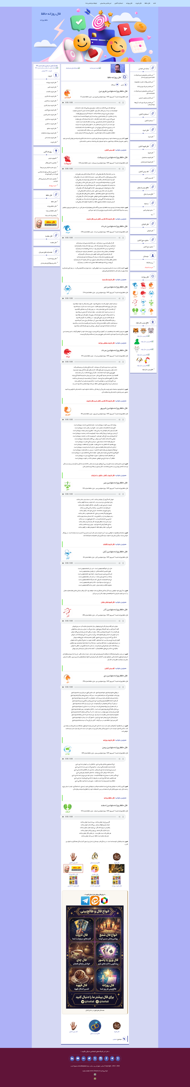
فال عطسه (53, 242)
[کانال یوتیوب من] (78, 1058)
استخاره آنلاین (118, 3)
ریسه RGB (150, 262)
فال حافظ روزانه (51, 206)
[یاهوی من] (118, 1058)
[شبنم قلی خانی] (73, 68)
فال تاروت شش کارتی (50, 114)
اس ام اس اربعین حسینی (146, 97)
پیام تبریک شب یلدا (50, 215)
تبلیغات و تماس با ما (91, 3)
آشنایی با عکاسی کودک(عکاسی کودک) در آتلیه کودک (48, 173)
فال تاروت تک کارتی (50, 96)
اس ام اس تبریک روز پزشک (145, 86)
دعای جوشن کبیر (148, 209)
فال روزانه (129, 3)
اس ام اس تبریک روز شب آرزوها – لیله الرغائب (144, 103)
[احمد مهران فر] (118, 68)
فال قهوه (150, 152)
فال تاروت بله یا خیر (50, 137)
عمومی (115, 1039)
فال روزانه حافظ (51, 13)
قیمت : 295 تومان (46, 68)
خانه (154, 3)
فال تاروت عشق (51, 128)
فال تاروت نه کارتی (50, 119)
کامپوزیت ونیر (52, 158)
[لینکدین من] (72, 1058)
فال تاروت (138, 3)
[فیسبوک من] (106, 1058)
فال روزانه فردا (52, 258)
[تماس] (95, 1058)
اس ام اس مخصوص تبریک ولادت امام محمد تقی (144, 92)
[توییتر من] (89, 1058)
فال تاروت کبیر (52, 86)
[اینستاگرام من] (101, 1058)
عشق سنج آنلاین (148, 246)
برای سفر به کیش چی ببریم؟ (48, 167)
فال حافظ (147, 3)
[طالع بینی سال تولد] (143, 349)
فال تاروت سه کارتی (50, 100)
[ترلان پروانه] (95, 68)
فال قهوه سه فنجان (147, 157)
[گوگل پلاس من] (83, 1058)
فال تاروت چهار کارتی (50, 105)
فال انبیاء (150, 136)
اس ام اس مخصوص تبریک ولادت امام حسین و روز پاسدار (144, 76)
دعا (152, 214)
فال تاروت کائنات (51, 91)
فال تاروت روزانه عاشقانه (48, 132)
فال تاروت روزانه (51, 82)
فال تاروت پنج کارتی (50, 109)
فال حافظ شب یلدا (51, 210)
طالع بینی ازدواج (148, 193)
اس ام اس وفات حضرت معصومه (143, 81)
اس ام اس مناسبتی (105, 3)
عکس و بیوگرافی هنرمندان (48, 263)
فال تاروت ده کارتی (50, 123)
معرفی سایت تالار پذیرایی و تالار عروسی (48, 179)
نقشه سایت (85, 1070)
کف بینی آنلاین (149, 177)
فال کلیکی (150, 230)
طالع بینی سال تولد (147, 369)
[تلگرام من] (112, 1058)
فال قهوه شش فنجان (147, 161)
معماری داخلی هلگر (50, 162)
